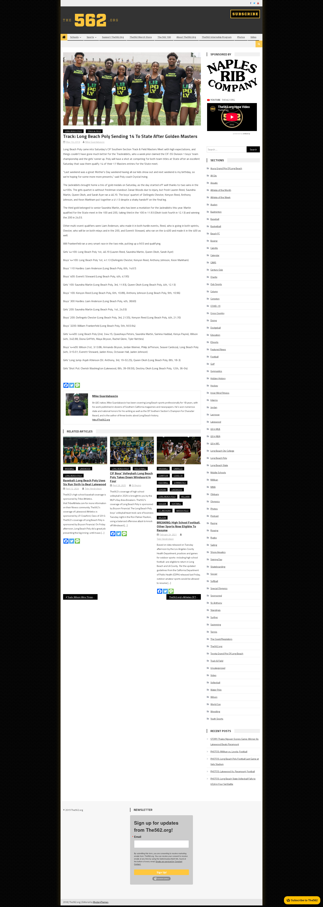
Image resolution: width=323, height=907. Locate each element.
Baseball (69, 468)
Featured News (218, 349)
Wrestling (215, 711)
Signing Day (216, 559)
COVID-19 (178, 475)
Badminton (216, 212)
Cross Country (217, 313)
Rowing (214, 530)
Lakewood (85, 468)
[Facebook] (65, 385)
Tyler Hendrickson (93, 488)
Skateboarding (217, 566)
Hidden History (218, 378)
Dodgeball (215, 327)
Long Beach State (219, 465)
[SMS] (77, 385)
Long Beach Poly (73, 131)
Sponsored (216, 595)
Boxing (213, 240)
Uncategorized (217, 668)
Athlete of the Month (220, 190)
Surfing (214, 617)
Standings (215, 610)
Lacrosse (215, 414)
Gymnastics (180, 482)
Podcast (214, 516)
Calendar (214, 255)
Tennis (213, 632)
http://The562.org (101, 419)
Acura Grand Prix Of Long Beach (226, 168)
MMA (213, 487)
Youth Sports (216, 718)
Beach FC (215, 233)
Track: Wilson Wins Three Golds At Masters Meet (82, 597)
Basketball (215, 226)
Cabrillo (178, 468)
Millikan (185, 496)
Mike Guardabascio (94, 142)
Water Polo (182, 510)
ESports (214, 342)
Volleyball (140, 468)
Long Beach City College (222, 450)
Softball (176, 503)
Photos (241, 37)
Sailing (213, 545)
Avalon (213, 204)
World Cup (215, 704)
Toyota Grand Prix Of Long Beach (226, 653)
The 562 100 (164, 37)
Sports (90, 37)
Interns (214, 400)
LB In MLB (215, 429)
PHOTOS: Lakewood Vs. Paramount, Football (232, 771)
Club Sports (216, 284)
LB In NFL (215, 443)
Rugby (213, 537)
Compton (163, 475)
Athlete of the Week (220, 197)
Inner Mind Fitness (219, 393)
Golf (212, 364)
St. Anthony (164, 510)
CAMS (213, 262)
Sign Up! (162, 872)
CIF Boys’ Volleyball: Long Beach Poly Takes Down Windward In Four (131, 477)
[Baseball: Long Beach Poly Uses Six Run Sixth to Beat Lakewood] (85, 450)
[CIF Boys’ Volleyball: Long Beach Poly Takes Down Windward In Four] (132, 450)
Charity (213, 277)
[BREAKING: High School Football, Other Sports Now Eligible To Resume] (179, 450)
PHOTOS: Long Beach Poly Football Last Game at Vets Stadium (234, 761)
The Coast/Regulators (221, 639)
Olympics (215, 501)
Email (137, 836)
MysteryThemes (100, 902)
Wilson (162, 517)
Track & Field (94, 131)
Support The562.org (113, 37)
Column (214, 291)
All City (213, 175)
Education (215, 335)
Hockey (214, 385)
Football (163, 482)
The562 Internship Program (216, 37)
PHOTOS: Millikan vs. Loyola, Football (228, 751)
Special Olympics (218, 588)
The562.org (216, 646)
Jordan (162, 489)
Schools (74, 37)
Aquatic (214, 183)
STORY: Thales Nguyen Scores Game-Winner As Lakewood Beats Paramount (234, 741)
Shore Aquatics (218, 552)
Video (253, 37)
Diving (213, 320)
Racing (213, 523)
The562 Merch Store (141, 37)
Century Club (216, 269)
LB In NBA (215, 436)
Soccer (162, 503)
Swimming (215, 624)
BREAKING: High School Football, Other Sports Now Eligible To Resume (178, 526)
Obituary (214, 494)
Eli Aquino (136, 485)
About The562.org (186, 37)
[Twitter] (71, 385)
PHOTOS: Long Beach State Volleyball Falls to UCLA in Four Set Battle (233, 781)
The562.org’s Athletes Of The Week (185, 597)
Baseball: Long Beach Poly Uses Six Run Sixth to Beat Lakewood (84, 482)
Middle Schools (218, 472)
